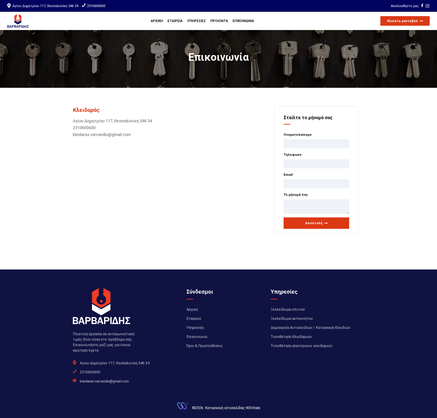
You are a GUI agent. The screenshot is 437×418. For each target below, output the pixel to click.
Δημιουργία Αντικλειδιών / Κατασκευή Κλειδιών (311, 327)
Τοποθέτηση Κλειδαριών (291, 337)
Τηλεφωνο (293, 155)
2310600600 (96, 6)
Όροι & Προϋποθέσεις (204, 346)
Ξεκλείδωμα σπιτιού (288, 309)
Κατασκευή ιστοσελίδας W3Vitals (232, 408)
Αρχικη (157, 21)
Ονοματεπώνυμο (298, 135)
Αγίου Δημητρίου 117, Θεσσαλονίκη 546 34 (45, 6)
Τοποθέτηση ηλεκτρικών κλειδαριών (302, 346)
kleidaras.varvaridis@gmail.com (102, 134)
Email (288, 175)
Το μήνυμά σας (296, 195)
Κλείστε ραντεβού (402, 21)
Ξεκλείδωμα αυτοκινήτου (292, 318)
